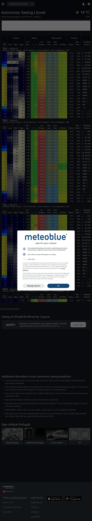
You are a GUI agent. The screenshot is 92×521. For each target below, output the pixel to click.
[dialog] (46, 260)
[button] (46, 259)
